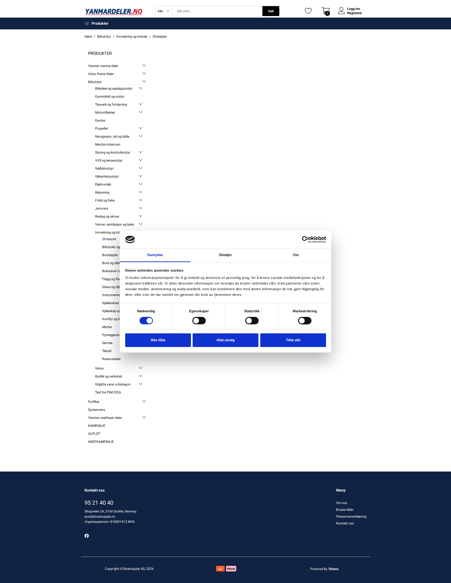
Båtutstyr (95, 82)
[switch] (199, 320)
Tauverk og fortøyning (111, 104)
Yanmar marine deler (103, 66)
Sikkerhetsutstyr (107, 176)
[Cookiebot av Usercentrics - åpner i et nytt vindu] (305, 239)
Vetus (99, 368)
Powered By (324, 569)
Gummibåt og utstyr (109, 96)
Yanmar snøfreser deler (105, 418)
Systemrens (96, 410)
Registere (354, 13)
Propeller (101, 128)
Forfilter (94, 402)
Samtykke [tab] (155, 255)
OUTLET (94, 434)
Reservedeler (111, 359)
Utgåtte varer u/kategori (112, 384)
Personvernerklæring (351, 516)
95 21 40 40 (99, 503)
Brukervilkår (345, 510)
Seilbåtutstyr (104, 168)
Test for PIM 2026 (108, 392)
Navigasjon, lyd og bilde (112, 136)
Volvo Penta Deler (101, 74)
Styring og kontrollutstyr (112, 152)
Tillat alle (293, 340)
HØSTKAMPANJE (101, 442)
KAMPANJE (96, 426)
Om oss (341, 503)
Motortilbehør (105, 112)
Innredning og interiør (110, 232)
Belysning (102, 192)
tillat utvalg (226, 340)
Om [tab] (296, 255)
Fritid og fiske (105, 200)
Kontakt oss (345, 523)
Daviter (100, 120)
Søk (271, 11)
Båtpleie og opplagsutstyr (113, 88)
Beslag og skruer (107, 216)
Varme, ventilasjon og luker (114, 224)
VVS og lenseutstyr (109, 160)
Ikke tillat (158, 340)
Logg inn (353, 9)
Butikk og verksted (108, 376)
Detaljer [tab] (225, 255)
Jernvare (101, 208)
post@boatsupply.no (100, 516)
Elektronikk (103, 184)
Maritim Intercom (107, 144)
